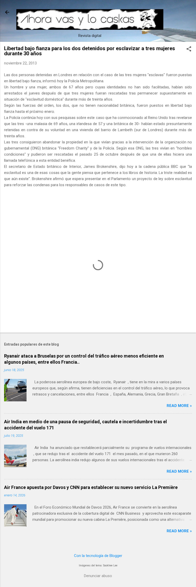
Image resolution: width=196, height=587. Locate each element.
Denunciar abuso (98, 576)
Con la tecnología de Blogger (98, 555)
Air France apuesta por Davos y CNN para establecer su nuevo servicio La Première (91, 487)
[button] (189, 49)
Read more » (179, 405)
